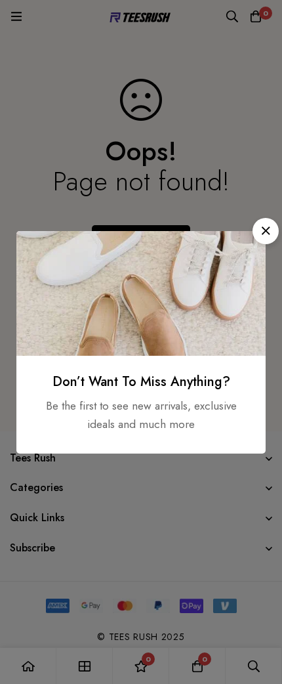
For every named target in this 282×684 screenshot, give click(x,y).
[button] (265, 231)
